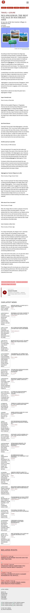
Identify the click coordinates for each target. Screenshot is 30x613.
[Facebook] (24, 48)
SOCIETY (4, 7)
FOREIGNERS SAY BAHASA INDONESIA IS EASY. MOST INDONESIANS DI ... (17, 521)
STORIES (16, 7)
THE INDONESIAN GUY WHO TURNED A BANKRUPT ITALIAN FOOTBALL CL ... (20, 498)
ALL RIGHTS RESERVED (6, 609)
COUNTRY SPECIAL (14, 315)
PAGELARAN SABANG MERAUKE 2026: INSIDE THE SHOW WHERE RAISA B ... (20, 487)
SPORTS (12, 414)
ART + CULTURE (13, 436)
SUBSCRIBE (3, 597)
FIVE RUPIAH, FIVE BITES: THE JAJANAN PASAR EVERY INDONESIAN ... (20, 511)
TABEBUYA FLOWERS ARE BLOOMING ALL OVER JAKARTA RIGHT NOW (20, 404)
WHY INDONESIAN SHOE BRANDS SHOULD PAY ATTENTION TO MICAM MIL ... (19, 422)
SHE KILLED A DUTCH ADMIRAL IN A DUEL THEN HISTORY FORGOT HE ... (19, 435)
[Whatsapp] (23, 48)
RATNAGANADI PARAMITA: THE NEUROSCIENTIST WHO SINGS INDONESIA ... (18, 444)
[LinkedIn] (25, 48)
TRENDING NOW (14, 405)
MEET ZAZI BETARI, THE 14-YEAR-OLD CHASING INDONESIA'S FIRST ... (19, 534)
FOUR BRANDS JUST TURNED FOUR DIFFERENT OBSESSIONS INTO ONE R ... (19, 354)
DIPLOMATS (13, 458)
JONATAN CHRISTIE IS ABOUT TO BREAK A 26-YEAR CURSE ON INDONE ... (20, 473)
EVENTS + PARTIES (14, 357)
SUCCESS (22, 7)
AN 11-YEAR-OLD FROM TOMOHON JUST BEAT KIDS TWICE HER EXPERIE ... (19, 328)
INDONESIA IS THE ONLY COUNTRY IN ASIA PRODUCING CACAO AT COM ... (20, 314)
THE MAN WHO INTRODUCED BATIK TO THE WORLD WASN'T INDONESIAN (19, 370)
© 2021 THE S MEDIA (6, 608)
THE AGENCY (4, 599)
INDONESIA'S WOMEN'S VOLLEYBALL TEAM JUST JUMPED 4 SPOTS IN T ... (19, 379)
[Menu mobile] (28, 3)
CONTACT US (4, 594)
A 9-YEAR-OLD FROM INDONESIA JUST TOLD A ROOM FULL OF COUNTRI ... (19, 392)
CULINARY (12, 513)
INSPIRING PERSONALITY (15, 395)
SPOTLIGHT (10, 7)
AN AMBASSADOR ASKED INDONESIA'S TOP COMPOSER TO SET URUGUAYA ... (20, 456)
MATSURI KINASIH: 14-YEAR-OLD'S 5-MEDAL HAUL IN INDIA (19, 306)
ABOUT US (3, 592)
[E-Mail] (28, 48)
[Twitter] (27, 48)
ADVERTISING (4, 593)
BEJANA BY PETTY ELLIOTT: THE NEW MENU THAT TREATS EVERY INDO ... (19, 341)
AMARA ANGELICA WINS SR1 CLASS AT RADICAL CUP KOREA (19, 413)
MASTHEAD (3, 596)
